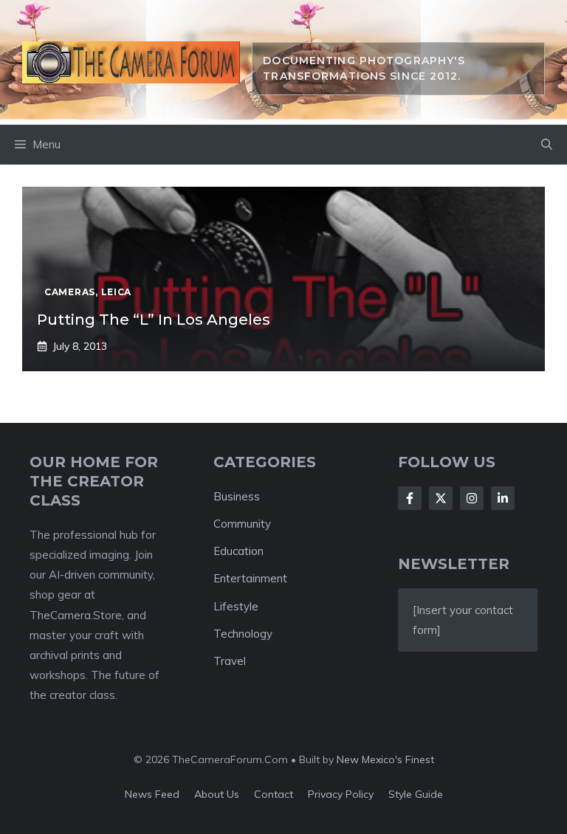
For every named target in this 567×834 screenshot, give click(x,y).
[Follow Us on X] (441, 498)
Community (242, 524)
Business (236, 496)
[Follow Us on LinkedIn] (503, 498)
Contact (273, 794)
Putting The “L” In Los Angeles (153, 319)
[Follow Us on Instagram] (472, 498)
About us (216, 794)
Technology (242, 634)
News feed (152, 794)
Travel (229, 661)
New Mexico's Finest (385, 759)
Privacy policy (341, 794)
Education (238, 551)
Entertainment (250, 578)
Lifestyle (235, 606)
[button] (546, 145)
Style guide (415, 794)
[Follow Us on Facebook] (410, 498)
